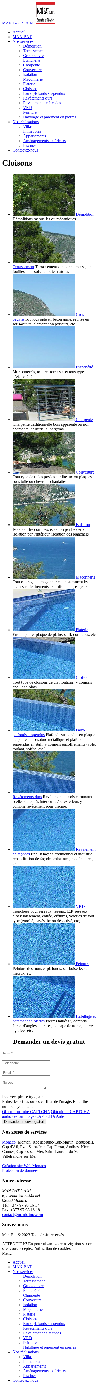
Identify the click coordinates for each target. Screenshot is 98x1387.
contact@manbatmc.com (22, 1214)
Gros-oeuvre (33, 55)
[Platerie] (44, 629)
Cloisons (30, 88)
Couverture (32, 69)
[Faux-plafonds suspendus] (44, 730)
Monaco (9, 1142)
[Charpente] (44, 419)
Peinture (30, 112)
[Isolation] (44, 524)
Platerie (29, 84)
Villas (27, 126)
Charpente (31, 65)
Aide (60, 1116)
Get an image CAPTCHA (33, 1116)
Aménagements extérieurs (44, 140)
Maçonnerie (33, 79)
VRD (27, 107)
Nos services (23, 41)
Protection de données (20, 1170)
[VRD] (44, 906)
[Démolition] (44, 214)
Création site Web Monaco (24, 1165)
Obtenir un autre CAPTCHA (26, 1111)
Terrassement (34, 51)
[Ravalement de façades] (44, 849)
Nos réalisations (26, 122)
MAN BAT (22, 36)
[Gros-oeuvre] (44, 314)
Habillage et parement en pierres (49, 117)
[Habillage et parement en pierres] (44, 1016)
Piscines (29, 145)
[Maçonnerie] (44, 577)
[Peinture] (44, 964)
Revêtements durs (37, 98)
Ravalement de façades (42, 103)
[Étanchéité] (44, 367)
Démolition (32, 46)
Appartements (34, 136)
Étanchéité (31, 60)
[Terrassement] (44, 262)
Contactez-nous (25, 150)
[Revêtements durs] (44, 792)
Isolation (30, 74)
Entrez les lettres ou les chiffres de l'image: (37, 1101)
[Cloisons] (44, 677)
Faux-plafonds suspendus (44, 93)
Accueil (19, 32)
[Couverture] (44, 472)
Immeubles (32, 131)
